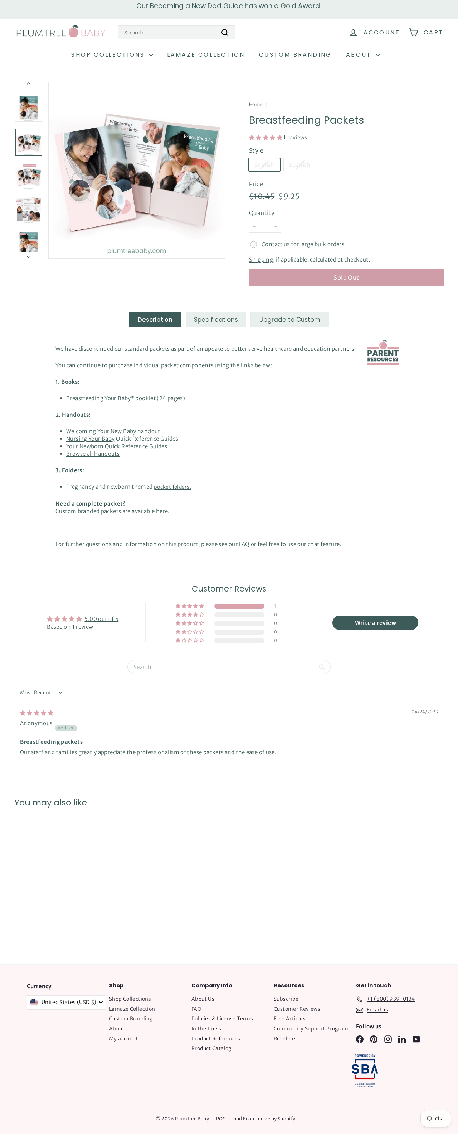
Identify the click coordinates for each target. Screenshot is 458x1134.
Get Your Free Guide (229, 661)
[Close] (327, 466)
